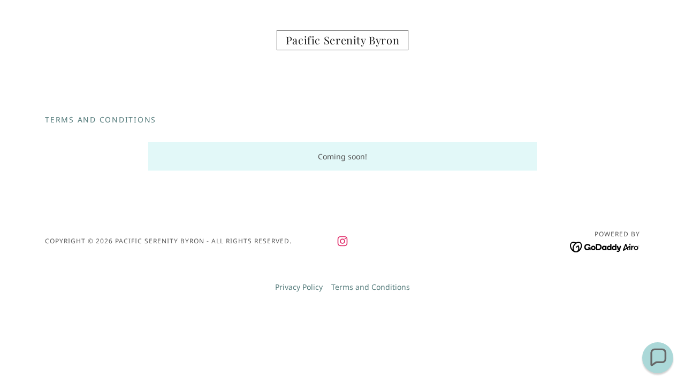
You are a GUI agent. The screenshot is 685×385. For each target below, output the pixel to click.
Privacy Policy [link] (299, 287)
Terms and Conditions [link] (370, 287)
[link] (343, 41)
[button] (657, 357)
